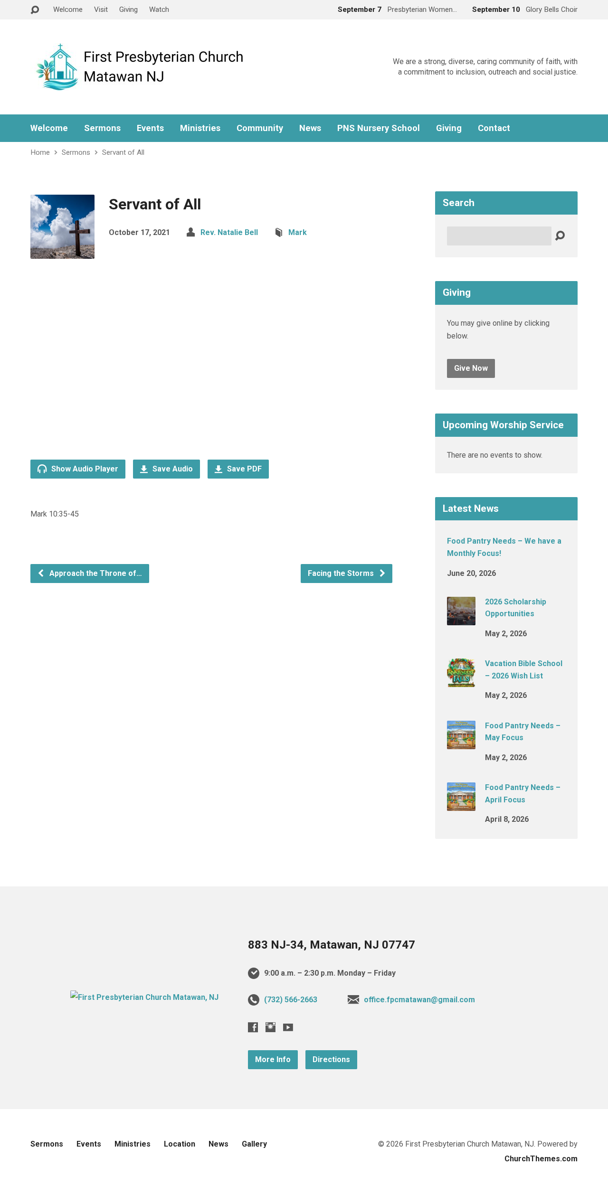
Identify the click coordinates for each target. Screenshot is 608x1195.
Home (40, 152)
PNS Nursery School (378, 128)
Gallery (254, 1143)
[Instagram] (271, 1027)
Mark (297, 232)
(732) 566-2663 (290, 999)
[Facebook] (253, 1027)
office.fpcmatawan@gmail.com (419, 999)
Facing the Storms (342, 573)
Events (150, 128)
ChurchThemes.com (541, 1158)
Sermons (102, 128)
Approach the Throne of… (95, 573)
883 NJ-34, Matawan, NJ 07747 (331, 944)
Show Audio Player (83, 468)
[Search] (560, 236)
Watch (159, 9)
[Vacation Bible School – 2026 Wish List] (461, 680)
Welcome (68, 9)
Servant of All (123, 152)
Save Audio (172, 468)
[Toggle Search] (34, 10)
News (310, 128)
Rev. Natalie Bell (229, 232)
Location (179, 1143)
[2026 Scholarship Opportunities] (461, 618)
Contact (494, 128)
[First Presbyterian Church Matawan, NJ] (144, 997)
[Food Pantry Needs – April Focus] (461, 804)
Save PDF (243, 468)
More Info (273, 1059)
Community (260, 128)
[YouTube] (288, 1027)
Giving (128, 9)
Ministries (200, 128)
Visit (101, 9)
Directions (331, 1059)
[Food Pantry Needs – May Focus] (461, 742)
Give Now (471, 368)
